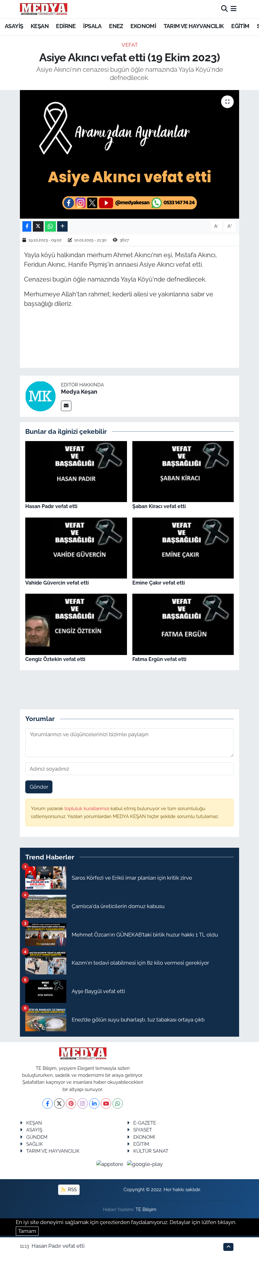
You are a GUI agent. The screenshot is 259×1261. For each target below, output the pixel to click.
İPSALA (92, 26)
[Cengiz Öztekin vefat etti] (76, 624)
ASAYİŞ (14, 26)
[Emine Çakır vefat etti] (183, 547)
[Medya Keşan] (40, 395)
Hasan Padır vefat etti (51, 506)
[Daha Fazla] (62, 226)
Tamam (27, 1231)
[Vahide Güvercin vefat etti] (76, 547)
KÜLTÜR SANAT (150, 1151)
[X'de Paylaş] (38, 226)
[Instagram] (82, 1103)
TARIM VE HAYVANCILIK (194, 26)
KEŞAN (40, 26)
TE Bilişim (146, 1209)
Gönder (39, 787)
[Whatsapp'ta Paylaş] (50, 226)
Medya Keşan (79, 391)
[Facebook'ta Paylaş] (26, 226)
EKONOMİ (143, 26)
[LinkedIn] (94, 1103)
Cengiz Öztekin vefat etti (55, 659)
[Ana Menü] (234, 9)
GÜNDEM (36, 1137)
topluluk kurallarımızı (87, 808)
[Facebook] (47, 1103)
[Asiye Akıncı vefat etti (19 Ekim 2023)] (129, 154)
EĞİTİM (240, 26)
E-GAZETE (144, 1122)
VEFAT (130, 45)
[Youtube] (106, 1103)
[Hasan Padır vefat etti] (76, 471)
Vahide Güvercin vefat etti (57, 583)
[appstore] (110, 1164)
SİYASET (142, 1129)
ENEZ (116, 26)
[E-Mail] (66, 406)
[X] (59, 1103)
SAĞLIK (34, 1144)
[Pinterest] (71, 1103)
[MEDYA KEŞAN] (43, 8)
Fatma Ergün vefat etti (159, 659)
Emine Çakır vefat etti (158, 583)
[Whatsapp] (117, 1103)
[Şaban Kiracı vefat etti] (183, 471)
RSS (72, 1189)
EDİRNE (65, 26)
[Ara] (224, 9)
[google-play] (145, 1164)
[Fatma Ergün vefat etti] (183, 624)
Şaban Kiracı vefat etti (159, 506)
